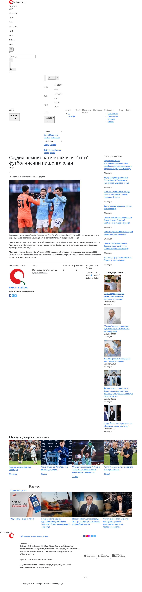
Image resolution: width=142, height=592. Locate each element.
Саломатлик (113, 116)
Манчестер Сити (39, 270)
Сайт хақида (49, 150)
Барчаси (112, 160)
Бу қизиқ (111, 119)
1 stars (97, 278)
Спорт (46, 144)
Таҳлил (53, 144)
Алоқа (46, 152)
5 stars (90, 272)
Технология (113, 113)
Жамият (48, 131)
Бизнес (58, 150)
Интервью (55, 137)
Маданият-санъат (87, 111)
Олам (46, 135)
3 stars (95, 275)
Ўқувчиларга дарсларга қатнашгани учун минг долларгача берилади (114, 296)
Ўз (11, 69)
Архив (52, 152)
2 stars (89, 278)
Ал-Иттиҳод (52, 270)
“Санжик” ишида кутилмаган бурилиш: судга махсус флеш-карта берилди (116, 329)
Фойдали (49, 141)
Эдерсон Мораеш (39, 272)
